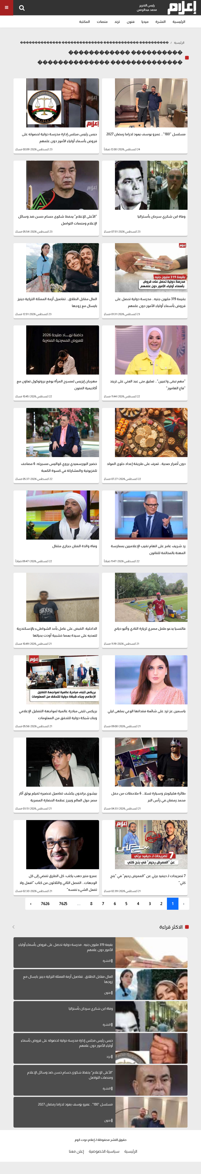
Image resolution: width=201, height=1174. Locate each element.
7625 (63, 903)
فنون (131, 22)
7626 (45, 903)
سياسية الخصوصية (104, 1151)
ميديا (145, 22)
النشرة (160, 22)
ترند (117, 22)
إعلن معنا (76, 1151)
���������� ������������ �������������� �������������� (94, 42)
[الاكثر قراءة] (13, 927)
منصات (102, 22)
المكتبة (84, 22)
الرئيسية (179, 22)
